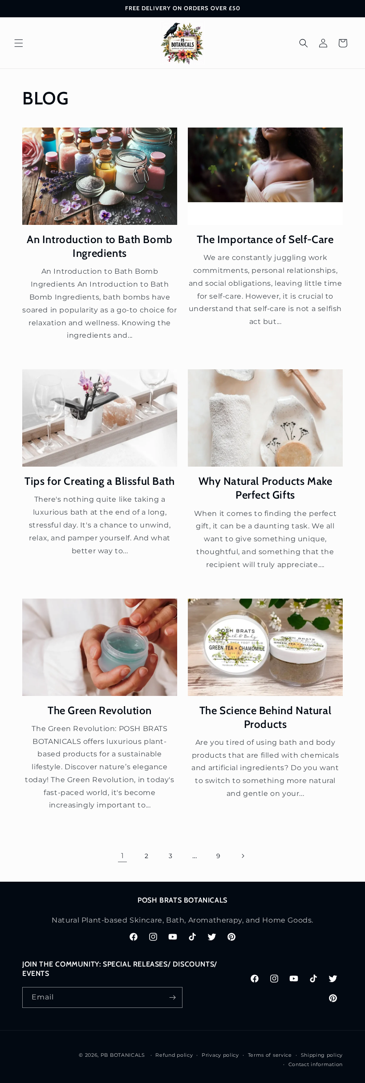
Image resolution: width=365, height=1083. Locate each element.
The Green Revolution (100, 710)
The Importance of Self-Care (265, 239)
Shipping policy (322, 1055)
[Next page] (242, 856)
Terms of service (270, 1055)
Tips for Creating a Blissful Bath (99, 481)
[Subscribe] (172, 997)
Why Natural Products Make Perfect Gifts (266, 488)
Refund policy (174, 1055)
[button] (18, 43)
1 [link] (122, 855)
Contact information (315, 1064)
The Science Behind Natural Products (265, 717)
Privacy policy (220, 1055)
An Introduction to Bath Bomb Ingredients (100, 246)
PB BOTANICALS (123, 1055)
